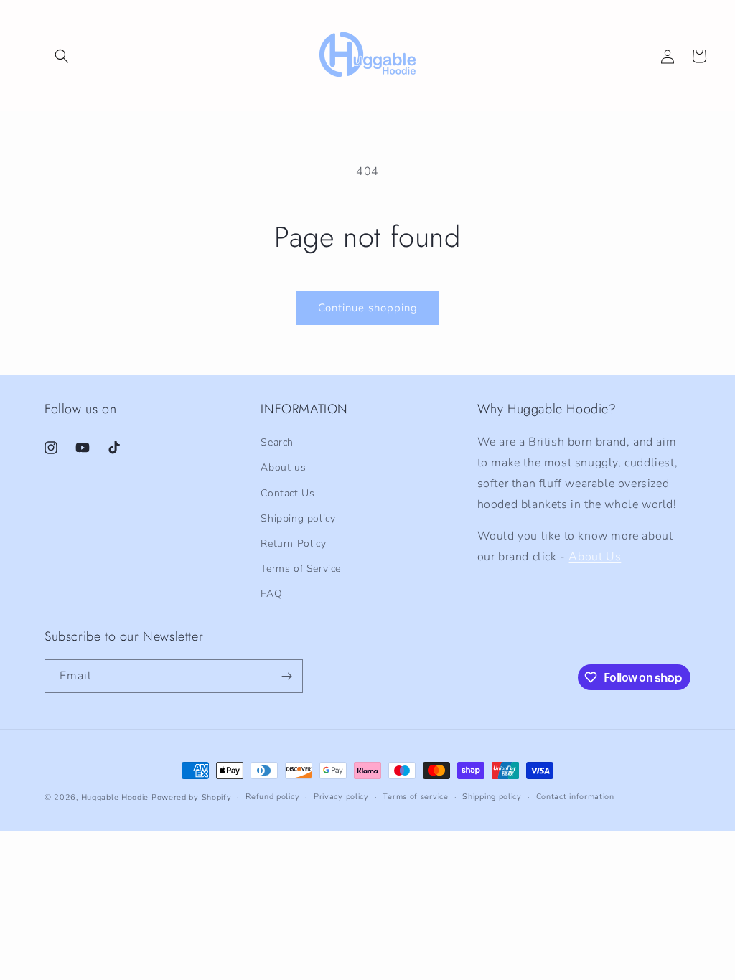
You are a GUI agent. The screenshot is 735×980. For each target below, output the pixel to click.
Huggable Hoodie (115, 797)
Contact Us (287, 493)
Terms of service (415, 796)
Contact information (575, 796)
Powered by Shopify (191, 797)
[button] (62, 56)
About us (283, 467)
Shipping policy (298, 518)
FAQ (271, 593)
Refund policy (272, 796)
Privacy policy (341, 796)
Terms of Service (301, 568)
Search (277, 442)
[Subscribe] (286, 676)
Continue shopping (368, 308)
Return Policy (293, 543)
